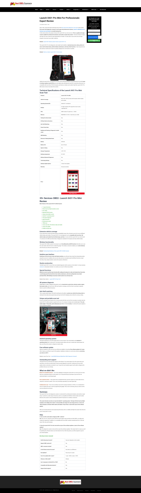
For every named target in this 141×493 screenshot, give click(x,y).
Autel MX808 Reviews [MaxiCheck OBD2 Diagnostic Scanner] (64, 356)
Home (36, 9)
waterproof (42, 266)
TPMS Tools (93, 9)
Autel (41, 9)
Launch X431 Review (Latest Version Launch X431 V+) (54, 41)
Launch (54, 9)
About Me (73, 490)
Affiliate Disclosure (80, 490)
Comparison (76, 9)
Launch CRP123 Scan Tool (55, 279)
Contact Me (99, 490)
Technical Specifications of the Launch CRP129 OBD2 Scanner (56, 251)
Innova (47, 9)
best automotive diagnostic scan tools (70, 27)
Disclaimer (87, 490)
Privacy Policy (93, 490)
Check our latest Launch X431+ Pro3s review (52, 52)
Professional (85, 9)
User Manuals (103, 9)
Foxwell (61, 9)
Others (68, 9)
